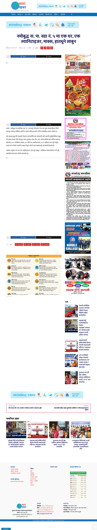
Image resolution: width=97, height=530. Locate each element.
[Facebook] (41, 47)
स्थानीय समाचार (14, 469)
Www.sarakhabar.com (47, 506)
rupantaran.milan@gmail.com (45, 510)
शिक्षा (31, 483)
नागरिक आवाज (33, 477)
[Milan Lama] (7, 48)
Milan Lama (14, 47)
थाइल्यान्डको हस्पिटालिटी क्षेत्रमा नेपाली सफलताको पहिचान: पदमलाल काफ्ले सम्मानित (84, 345)
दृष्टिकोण (32, 475)
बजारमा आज (33, 479)
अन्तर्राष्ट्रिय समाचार (15, 473)
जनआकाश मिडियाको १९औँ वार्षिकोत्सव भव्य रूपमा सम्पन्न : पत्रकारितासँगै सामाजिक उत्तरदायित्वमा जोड (80, 444)
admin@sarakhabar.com (46, 508)
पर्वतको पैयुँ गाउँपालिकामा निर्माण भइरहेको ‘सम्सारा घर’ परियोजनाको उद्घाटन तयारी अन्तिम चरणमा (84, 327)
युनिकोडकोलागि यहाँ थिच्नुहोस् (17, 481)
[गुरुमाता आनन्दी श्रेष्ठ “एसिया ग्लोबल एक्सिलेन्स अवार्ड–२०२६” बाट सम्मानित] (71, 377)
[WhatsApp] (51, 47)
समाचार (29, 47)
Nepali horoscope (9, 296)
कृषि (31, 471)
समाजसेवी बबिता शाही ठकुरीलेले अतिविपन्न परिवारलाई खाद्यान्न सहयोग (71, 409)
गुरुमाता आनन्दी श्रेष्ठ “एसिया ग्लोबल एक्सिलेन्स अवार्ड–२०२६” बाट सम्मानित (84, 377)
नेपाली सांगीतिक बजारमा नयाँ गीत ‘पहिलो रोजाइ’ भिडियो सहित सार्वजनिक (84, 310)
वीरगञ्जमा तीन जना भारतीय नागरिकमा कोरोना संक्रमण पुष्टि (25, 408)
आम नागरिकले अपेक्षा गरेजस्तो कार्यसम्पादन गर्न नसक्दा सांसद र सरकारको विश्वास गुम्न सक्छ (84, 361)
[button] (71, 14)
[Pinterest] (48, 47)
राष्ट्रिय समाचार (14, 471)
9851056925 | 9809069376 (47, 512)
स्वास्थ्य (32, 485)
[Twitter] (45, 47)
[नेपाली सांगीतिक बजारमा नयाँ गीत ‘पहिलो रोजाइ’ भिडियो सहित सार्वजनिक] (71, 310)
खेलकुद (32, 473)
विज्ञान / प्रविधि (34, 481)
